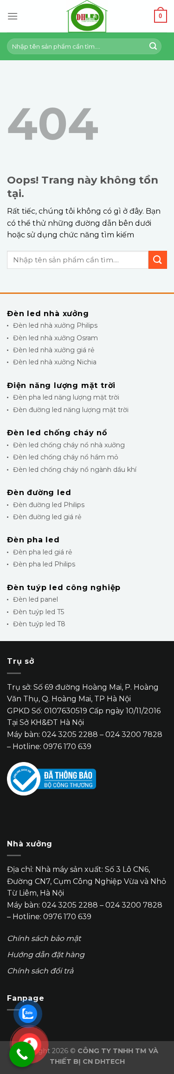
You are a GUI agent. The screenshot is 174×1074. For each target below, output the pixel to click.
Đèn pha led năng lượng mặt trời (66, 397)
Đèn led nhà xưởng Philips (55, 325)
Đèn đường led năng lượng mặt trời (71, 410)
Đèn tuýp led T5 (38, 612)
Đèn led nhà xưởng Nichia (55, 362)
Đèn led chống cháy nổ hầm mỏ (65, 457)
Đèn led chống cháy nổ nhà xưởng (69, 445)
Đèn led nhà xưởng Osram (55, 338)
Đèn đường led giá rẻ (47, 517)
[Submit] (153, 46)
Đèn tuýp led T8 (39, 624)
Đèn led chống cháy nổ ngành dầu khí (74, 469)
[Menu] (12, 16)
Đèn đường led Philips (48, 505)
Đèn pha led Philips (44, 564)
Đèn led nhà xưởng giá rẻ (53, 350)
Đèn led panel (35, 599)
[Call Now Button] (22, 1054)
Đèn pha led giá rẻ (42, 552)
